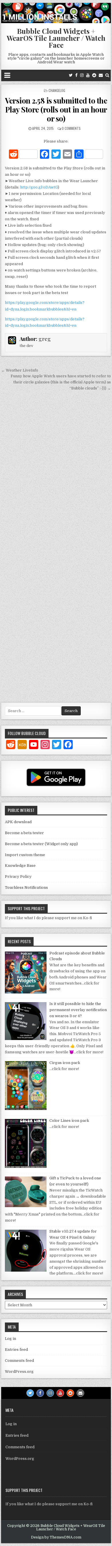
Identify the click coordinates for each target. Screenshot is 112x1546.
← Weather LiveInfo (19, 370)
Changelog (57, 90)
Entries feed (16, 1349)
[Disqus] (56, 472)
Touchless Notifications (26, 887)
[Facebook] (76, 75)
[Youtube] (88, 75)
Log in (10, 1338)
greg (44, 338)
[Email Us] (101, 75)
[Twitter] (71, 75)
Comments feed (19, 1360)
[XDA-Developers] (22, 745)
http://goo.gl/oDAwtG (39, 187)
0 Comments (71, 128)
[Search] (107, 75)
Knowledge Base (20, 865)
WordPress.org (19, 1371)
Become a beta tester (24, 833)
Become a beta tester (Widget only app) (41, 844)
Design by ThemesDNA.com (56, 1537)
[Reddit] (94, 75)
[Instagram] (82, 75)
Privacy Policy (18, 876)
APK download (18, 822)
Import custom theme (25, 855)
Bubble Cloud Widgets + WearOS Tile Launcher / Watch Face (56, 37)
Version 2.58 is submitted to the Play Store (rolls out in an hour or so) (56, 109)
